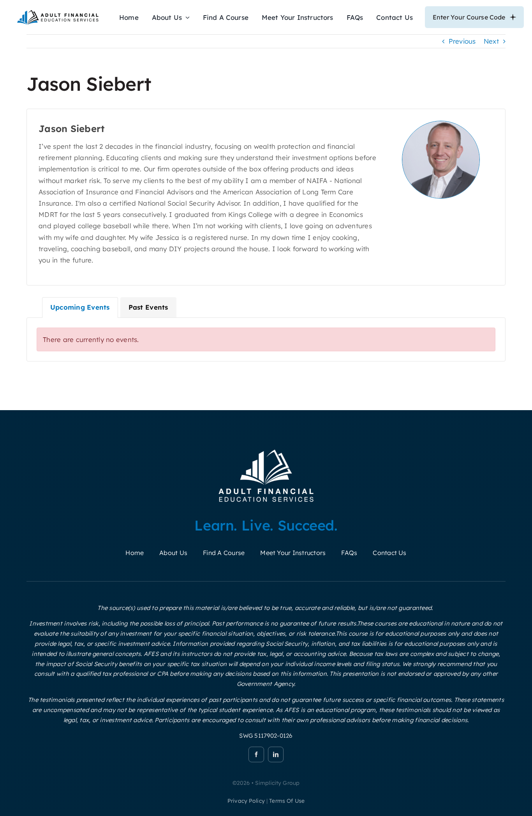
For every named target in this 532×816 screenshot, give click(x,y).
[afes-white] (266, 449)
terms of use (287, 800)
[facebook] (256, 754)
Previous (462, 41)
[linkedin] (276, 754)
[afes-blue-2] (58, 12)
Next (491, 41)
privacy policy (246, 800)
